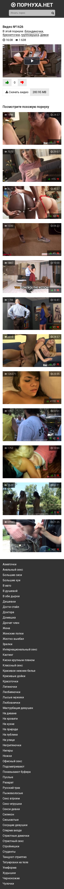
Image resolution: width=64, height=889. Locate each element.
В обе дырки (11, 596)
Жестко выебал (13, 638)
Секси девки (11, 809)
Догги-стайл (11, 607)
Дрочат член (11, 623)
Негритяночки (12, 745)
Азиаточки (9, 564)
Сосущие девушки (15, 825)
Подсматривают (13, 766)
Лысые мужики (13, 697)
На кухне (8, 724)
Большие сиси (12, 575)
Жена (6, 628)
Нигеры (8, 750)
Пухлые (8, 777)
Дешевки (9, 601)
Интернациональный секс (20, 649)
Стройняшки (11, 846)
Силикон (8, 814)
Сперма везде (12, 830)
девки (44, 35)
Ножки (7, 756)
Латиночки (10, 686)
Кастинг (8, 654)
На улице (9, 740)
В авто (7, 585)
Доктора (8, 612)
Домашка (9, 617)
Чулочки (8, 883)
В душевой (10, 591)
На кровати (10, 718)
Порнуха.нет (34, 5)
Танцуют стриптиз (14, 857)
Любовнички (11, 702)
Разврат (8, 782)
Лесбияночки (11, 692)
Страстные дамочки (16, 835)
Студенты (9, 851)
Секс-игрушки (12, 803)
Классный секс (13, 665)
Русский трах (11, 787)
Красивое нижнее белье (19, 670)
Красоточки (10, 681)
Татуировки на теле (15, 862)
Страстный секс (13, 841)
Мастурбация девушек (18, 708)
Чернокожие (11, 878)
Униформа (9, 867)
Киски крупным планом (18, 660)
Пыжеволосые (13, 793)
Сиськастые (11, 819)
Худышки (9, 873)
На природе (10, 729)
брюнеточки (11, 35)
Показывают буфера (17, 772)
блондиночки (34, 31)
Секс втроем (11, 798)
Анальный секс (13, 569)
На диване (10, 713)
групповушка (30, 35)
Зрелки (7, 644)
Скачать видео (27, 92)
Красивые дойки (14, 676)
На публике (10, 734)
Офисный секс (12, 761)
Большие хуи (11, 580)
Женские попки (13, 633)
